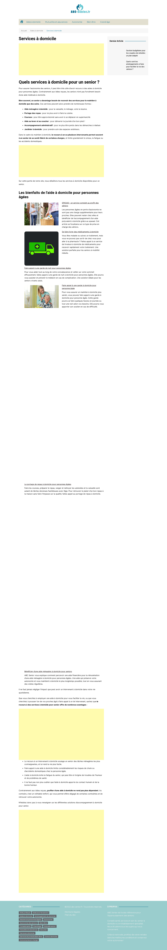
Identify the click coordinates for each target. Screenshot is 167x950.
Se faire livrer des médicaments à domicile (80, 232)
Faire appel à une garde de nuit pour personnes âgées (47, 268)
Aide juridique (25, 913)
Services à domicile (27, 933)
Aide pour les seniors (40, 913)
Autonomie (77, 22)
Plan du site (70, 915)
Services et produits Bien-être (31, 936)
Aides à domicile (33, 22)
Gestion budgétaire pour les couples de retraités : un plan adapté (136, 53)
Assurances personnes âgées (30, 919)
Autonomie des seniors (28, 923)
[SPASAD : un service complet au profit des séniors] (41, 214)
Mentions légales (72, 912)
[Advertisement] (61, 59)
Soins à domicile (51, 936)
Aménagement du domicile (45, 916)
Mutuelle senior (49, 926)
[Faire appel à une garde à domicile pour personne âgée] (41, 296)
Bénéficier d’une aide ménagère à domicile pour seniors (48, 671)
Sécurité (43, 930)
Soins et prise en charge (29, 940)
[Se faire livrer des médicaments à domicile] (41, 249)
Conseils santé (25, 926)
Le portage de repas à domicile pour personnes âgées (47, 484)
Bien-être (91, 22)
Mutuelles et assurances (56, 22)
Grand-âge (105, 22)
